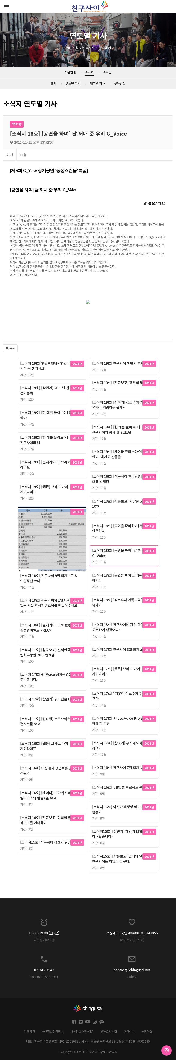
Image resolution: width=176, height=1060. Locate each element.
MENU (6, 6)
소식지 (90, 47)
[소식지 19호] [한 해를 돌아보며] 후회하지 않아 (51, 415)
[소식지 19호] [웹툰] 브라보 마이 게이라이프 (44, 489)
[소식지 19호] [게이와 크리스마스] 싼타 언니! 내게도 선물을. (121, 454)
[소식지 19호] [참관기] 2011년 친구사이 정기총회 (49, 390)
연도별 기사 (106, 47)
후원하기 (129, 1031)
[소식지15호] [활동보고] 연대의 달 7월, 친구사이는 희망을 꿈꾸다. (120, 858)
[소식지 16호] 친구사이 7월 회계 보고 (119, 767)
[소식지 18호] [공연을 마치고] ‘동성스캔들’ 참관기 (123, 578)
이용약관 (29, 1031)
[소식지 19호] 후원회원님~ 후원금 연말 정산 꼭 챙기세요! (48, 366)
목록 (12, 348)
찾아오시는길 (108, 1031)
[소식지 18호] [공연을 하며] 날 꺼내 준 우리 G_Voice (123, 553)
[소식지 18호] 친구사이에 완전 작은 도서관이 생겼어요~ (118, 627)
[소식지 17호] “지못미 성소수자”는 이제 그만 (121, 696)
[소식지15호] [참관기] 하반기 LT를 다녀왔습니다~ (117, 834)
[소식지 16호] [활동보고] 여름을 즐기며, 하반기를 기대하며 (49, 820)
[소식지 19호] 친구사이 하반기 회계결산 (121, 363)
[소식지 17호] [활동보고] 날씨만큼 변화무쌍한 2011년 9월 (45, 652)
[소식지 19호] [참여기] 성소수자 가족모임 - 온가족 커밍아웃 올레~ (123, 405)
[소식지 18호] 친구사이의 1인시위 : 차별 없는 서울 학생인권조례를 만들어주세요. (49, 603)
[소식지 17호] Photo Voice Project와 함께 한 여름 (120, 721)
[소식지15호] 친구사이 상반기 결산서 (47, 842)
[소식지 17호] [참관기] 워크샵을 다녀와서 (50, 699)
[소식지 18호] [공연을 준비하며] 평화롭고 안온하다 (122, 528)
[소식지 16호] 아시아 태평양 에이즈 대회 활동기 (121, 809)
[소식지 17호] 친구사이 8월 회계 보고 (119, 649)
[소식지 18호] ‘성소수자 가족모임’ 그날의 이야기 (122, 602)
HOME (66, 47)
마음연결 (146, 1031)
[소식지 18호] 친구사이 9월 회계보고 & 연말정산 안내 (48, 578)
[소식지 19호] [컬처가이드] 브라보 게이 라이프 (49, 464)
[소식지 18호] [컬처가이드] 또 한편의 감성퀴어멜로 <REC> (47, 627)
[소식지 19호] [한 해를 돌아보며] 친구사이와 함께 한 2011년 (116, 429)
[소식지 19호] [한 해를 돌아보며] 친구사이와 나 (44, 440)
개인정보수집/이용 (82, 1031)
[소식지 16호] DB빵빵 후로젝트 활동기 (120, 787)
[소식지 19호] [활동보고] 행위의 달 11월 (121, 382)
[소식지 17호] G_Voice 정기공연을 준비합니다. (46, 677)
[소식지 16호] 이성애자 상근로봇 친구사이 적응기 (51, 770)
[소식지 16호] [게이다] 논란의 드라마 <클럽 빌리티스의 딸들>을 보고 (52, 795)
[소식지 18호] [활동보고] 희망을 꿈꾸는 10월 (121, 503)
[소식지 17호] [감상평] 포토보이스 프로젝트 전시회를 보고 (52, 721)
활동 (78, 47)
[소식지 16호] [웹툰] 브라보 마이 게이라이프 (44, 746)
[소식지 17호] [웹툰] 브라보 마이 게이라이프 (116, 671)
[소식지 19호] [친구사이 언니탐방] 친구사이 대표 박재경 (124, 479)
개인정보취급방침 (52, 1031)
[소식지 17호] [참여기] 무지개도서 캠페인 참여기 (122, 745)
